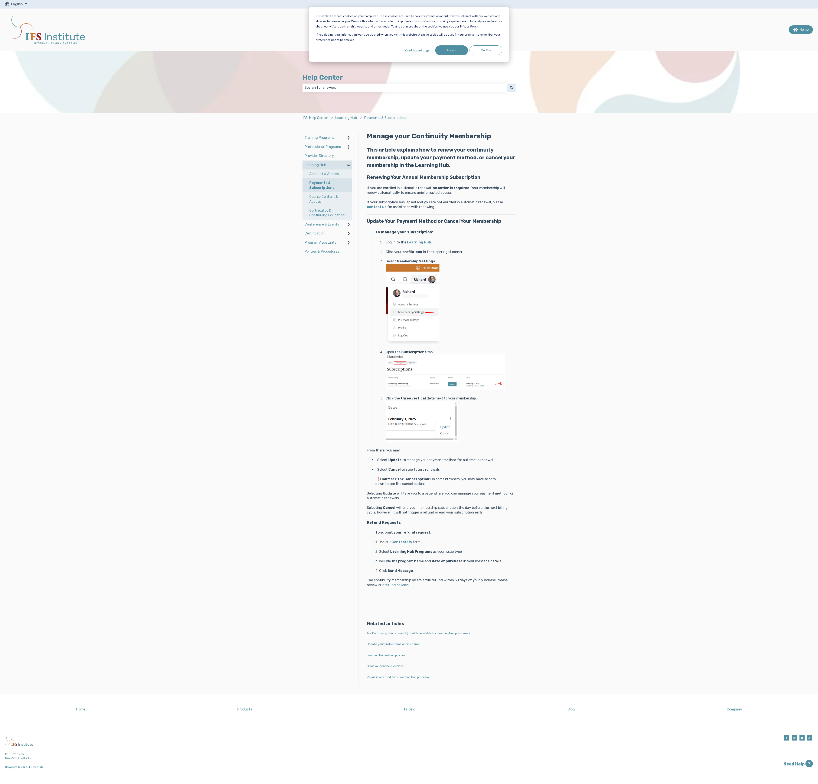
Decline (486, 50)
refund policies (397, 585)
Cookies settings (417, 50)
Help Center (322, 77)
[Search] (511, 88)
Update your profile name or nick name (393, 644)
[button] (348, 138)
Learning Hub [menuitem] (315, 165)
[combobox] (404, 88)
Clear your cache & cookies (385, 666)
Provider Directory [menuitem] (319, 156)
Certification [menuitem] (315, 233)
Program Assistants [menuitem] (320, 242)
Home (804, 29)
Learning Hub (346, 118)
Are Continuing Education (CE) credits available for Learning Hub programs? (418, 633)
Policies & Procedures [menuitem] (322, 251)
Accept (452, 50)
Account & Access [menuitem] (324, 174)
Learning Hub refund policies (386, 655)
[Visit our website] (809, 738)
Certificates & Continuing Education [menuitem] (327, 212)
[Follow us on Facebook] (786, 738)
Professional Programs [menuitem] (323, 147)
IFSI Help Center (315, 118)
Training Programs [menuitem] (319, 138)
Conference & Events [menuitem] (322, 224)
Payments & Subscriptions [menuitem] (321, 185)
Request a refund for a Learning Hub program (398, 677)
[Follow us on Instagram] (794, 738)
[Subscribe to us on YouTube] (802, 738)
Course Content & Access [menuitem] (323, 199)
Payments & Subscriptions (385, 118)
